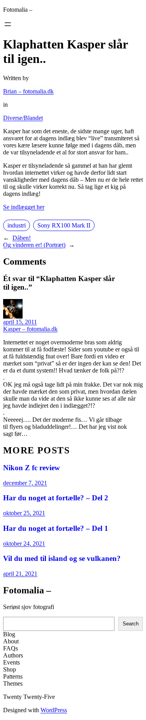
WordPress (53, 710)
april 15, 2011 (20, 322)
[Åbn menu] (7, 24)
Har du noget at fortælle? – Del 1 (55, 528)
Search (131, 624)
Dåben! (21, 238)
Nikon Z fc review (31, 468)
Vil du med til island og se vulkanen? (62, 558)
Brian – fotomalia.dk (28, 91)
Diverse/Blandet (23, 118)
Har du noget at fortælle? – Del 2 (55, 498)
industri (16, 225)
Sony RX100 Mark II (63, 225)
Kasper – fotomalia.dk (30, 329)
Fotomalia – (17, 9)
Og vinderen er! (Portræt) (34, 245)
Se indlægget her (23, 207)
